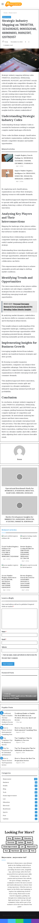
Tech (4, 792)
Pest (4, 815)
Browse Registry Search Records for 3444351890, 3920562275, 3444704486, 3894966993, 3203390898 (27, 581)
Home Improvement (10, 795)
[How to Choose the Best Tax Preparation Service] (7, 761)
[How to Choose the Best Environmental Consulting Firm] (7, 731)
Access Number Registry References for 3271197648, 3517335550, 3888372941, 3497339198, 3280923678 (9, 581)
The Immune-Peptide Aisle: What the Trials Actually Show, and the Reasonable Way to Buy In (18, 695)
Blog (4, 789)
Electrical (6, 805)
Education (6, 802)
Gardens (5, 819)
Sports (5, 812)
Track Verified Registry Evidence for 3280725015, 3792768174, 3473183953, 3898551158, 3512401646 (10, 551)
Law (4, 799)
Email (4, 639)
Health (5, 785)
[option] (19, 689)
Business (6, 782)
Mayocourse (13, 13)
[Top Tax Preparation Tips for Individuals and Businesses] (7, 751)
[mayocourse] (13, 4)
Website (4, 647)
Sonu (6, 42)
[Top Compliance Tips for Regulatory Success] (7, 741)
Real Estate (7, 809)
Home (5, 13)
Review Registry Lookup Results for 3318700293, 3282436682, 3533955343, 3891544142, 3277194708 (27, 552)
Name (4, 631)
